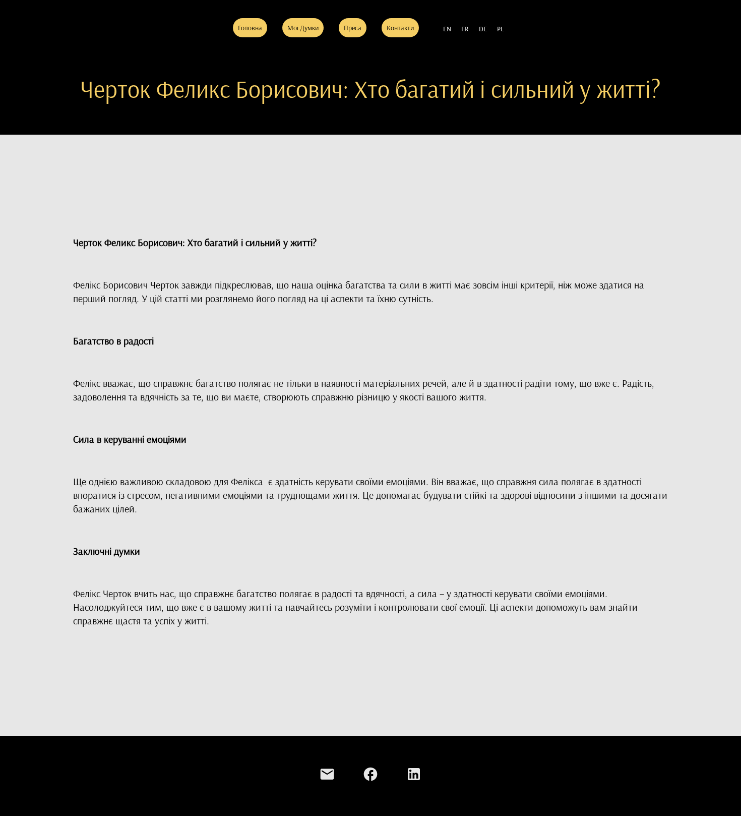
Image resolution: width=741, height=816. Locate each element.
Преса (352, 27)
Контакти (400, 27)
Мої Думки (303, 27)
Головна (250, 27)
